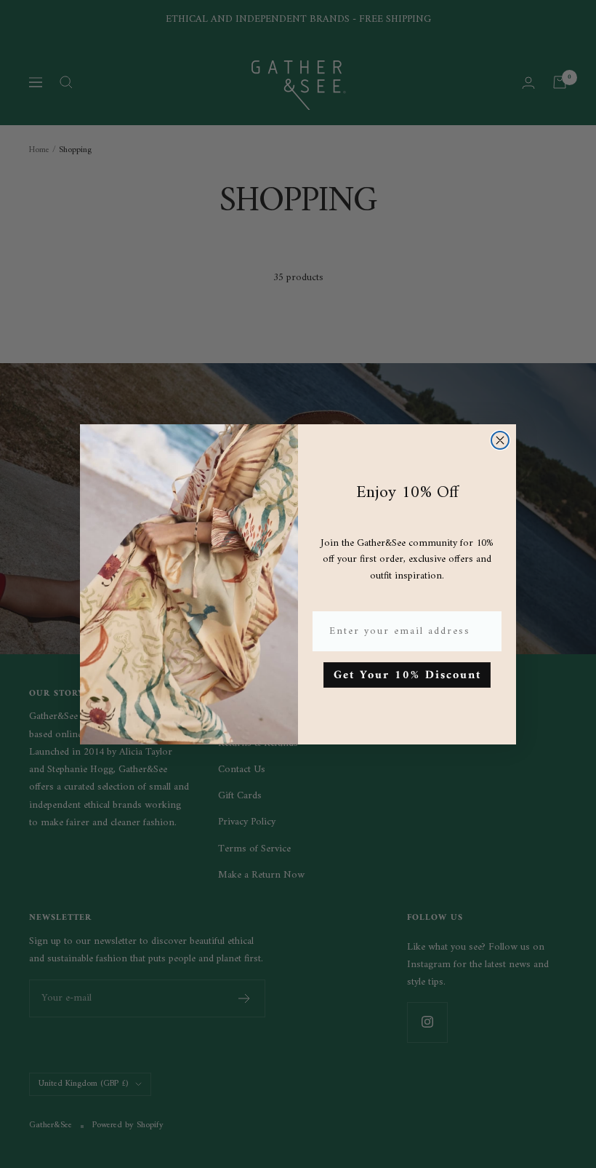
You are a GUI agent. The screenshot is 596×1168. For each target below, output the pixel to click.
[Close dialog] (500, 440)
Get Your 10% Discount (407, 675)
